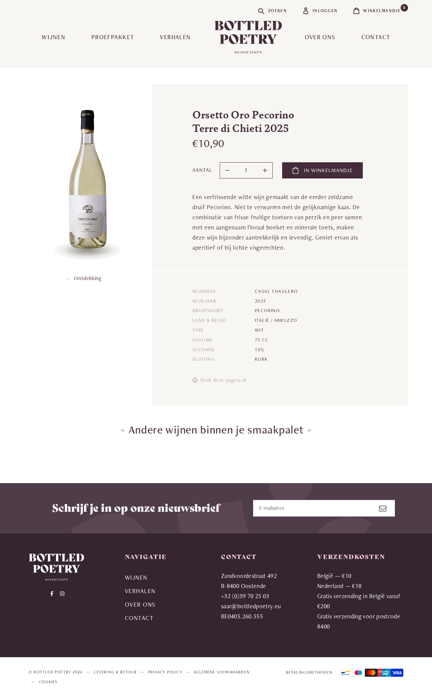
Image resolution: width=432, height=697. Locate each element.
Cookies (48, 682)
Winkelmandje (383, 9)
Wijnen (53, 37)
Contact (375, 37)
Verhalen (175, 37)
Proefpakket (112, 37)
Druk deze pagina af (223, 380)
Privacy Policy (165, 672)
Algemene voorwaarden (222, 672)
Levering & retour (115, 672)
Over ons (320, 37)
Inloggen (325, 10)
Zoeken (277, 10)
